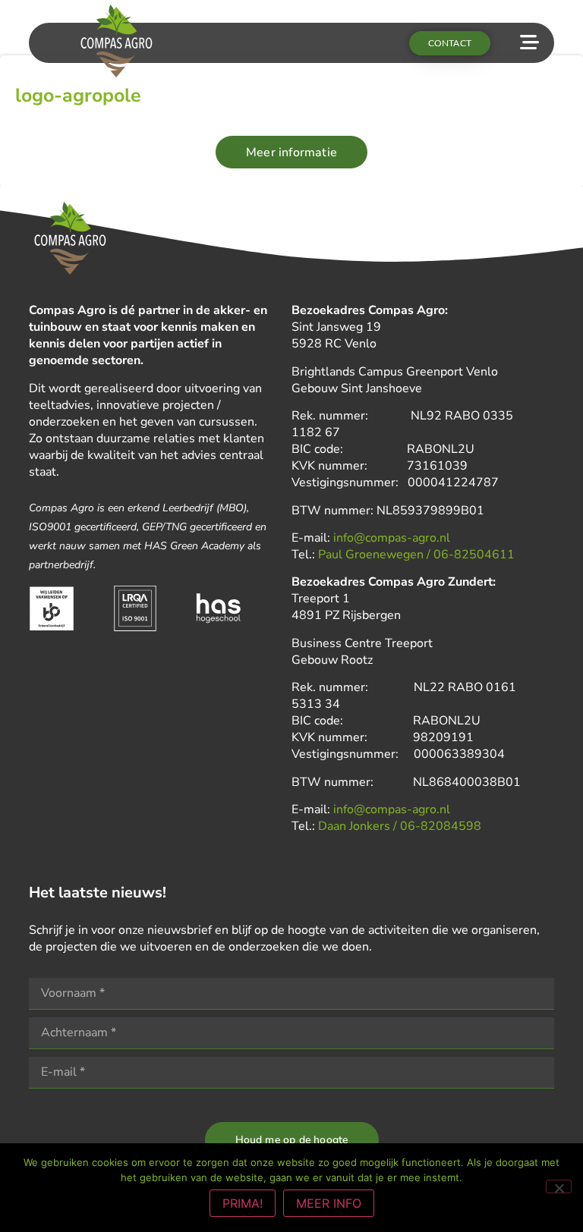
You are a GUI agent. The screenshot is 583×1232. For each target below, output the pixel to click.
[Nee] (559, 1186)
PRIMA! (242, 1203)
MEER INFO (328, 1203)
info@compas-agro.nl (391, 538)
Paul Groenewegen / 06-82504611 (416, 554)
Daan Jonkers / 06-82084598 (399, 826)
